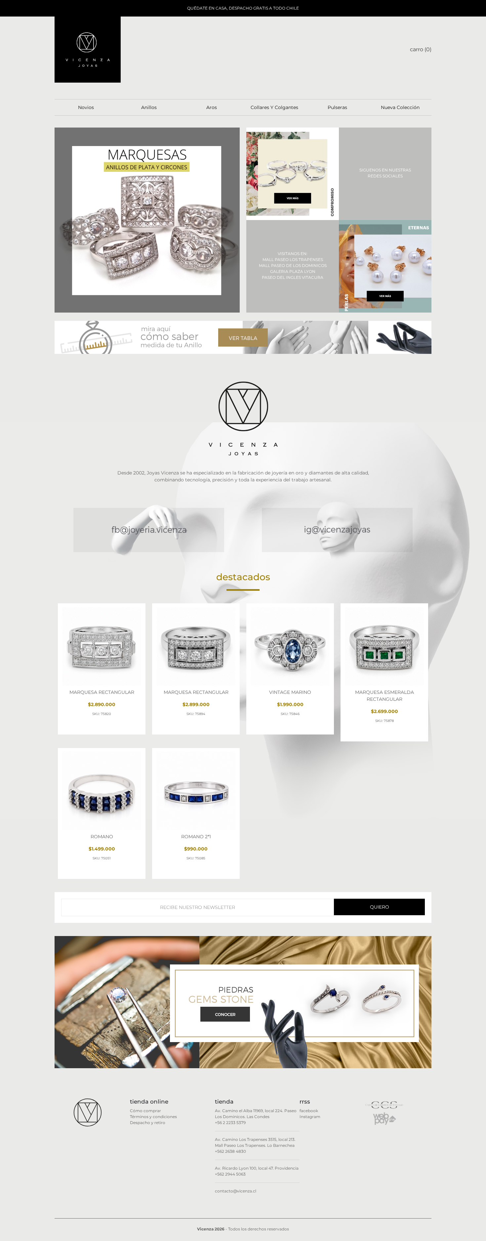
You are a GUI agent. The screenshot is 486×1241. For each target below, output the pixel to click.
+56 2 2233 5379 (230, 1122)
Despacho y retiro (147, 1122)
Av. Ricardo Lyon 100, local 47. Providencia (257, 1168)
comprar (124, 727)
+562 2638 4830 (230, 1151)
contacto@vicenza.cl (235, 1190)
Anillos (149, 107)
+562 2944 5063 (230, 1174)
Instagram (310, 1116)
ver (79, 727)
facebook (309, 1110)
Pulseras (337, 107)
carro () (420, 49)
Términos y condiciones (153, 1116)
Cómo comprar (145, 1110)
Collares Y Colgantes (274, 107)
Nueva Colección (400, 107)
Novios (86, 107)
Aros (211, 107)
